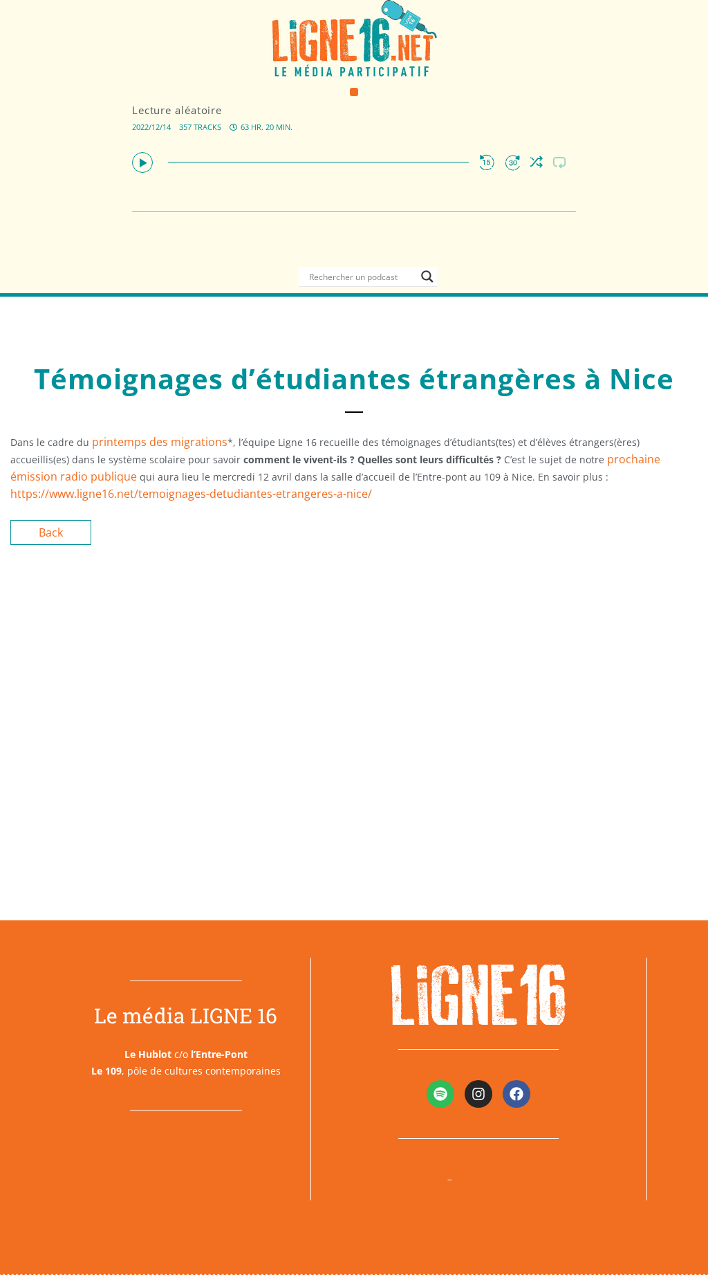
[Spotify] (440, 1094)
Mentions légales (401, 1178)
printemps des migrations (159, 441)
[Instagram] (478, 1094)
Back (51, 532)
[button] (354, 92)
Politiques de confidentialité (527, 1178)
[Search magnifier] (427, 276)
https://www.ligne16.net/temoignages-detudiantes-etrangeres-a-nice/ (191, 493)
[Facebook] (516, 1094)
